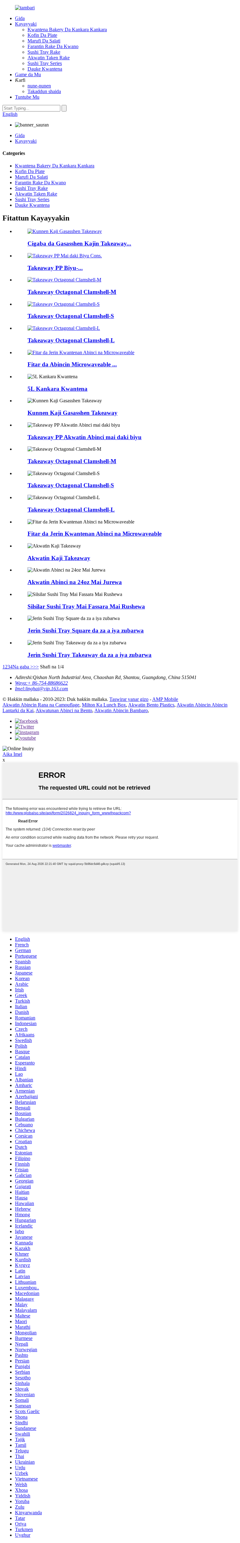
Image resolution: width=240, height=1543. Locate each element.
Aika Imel (12, 754)
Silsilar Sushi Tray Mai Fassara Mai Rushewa (86, 606)
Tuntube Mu (27, 97)
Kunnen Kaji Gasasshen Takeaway (73, 412)
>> (36, 666)
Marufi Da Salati (44, 40)
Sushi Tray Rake (44, 52)
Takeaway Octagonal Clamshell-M (72, 292)
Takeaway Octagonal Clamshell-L (71, 340)
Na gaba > (22, 666)
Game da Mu (28, 74)
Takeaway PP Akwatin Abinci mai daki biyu (85, 437)
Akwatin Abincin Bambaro (121, 710)
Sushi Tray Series (45, 63)
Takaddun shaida (44, 91)
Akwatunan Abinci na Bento (64, 710)
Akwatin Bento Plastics (151, 704)
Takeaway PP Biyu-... (55, 268)
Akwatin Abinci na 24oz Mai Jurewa (75, 582)
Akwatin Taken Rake (49, 57)
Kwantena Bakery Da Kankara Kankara (67, 29)
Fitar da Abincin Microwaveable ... (72, 364)
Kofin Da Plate (42, 35)
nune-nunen (39, 85)
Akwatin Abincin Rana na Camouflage (40, 704)
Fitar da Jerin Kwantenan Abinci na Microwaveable (95, 533)
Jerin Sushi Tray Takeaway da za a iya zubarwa (90, 655)
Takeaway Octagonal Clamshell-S (71, 316)
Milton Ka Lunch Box (104, 704)
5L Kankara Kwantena (58, 388)
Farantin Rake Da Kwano (53, 46)
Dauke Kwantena (45, 69)
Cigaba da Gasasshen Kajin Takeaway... (79, 243)
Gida (20, 18)
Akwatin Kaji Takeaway (59, 558)
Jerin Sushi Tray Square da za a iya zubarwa (86, 630)
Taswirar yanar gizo (128, 699)
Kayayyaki (26, 24)
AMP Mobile (165, 699)
